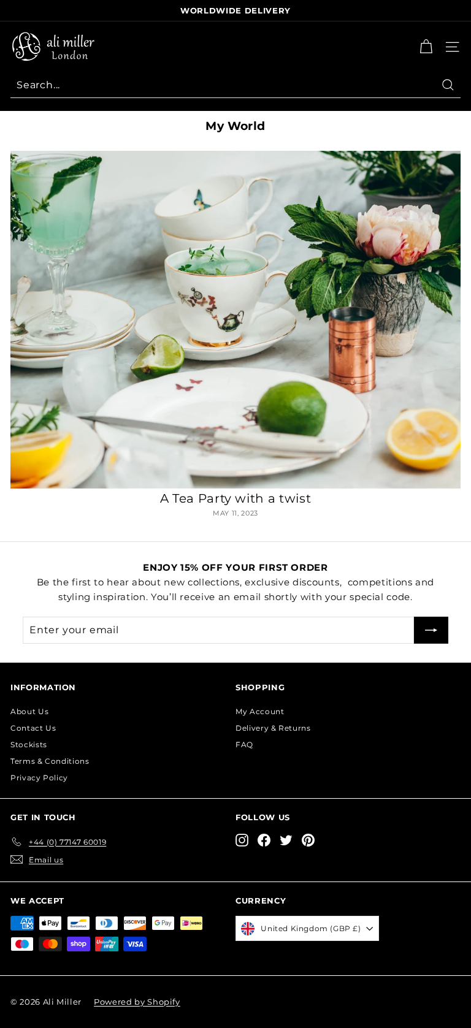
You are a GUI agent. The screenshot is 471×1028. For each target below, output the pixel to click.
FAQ (244, 744)
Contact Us (33, 728)
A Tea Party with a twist (236, 498)
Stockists (28, 744)
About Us (29, 711)
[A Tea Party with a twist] (235, 320)
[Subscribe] (431, 630)
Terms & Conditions (50, 761)
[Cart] (426, 47)
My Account (260, 711)
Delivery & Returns (273, 728)
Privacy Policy (39, 777)
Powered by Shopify (137, 1002)
